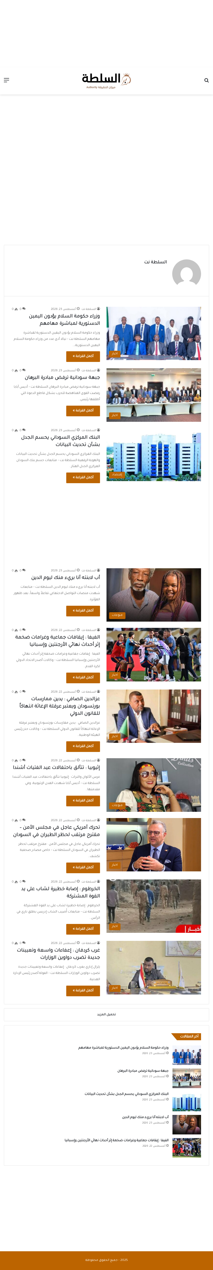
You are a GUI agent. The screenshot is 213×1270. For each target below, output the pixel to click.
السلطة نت (155, 262)
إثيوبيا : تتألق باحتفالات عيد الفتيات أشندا (56, 768)
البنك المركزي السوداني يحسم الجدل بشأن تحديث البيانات (127, 1094)
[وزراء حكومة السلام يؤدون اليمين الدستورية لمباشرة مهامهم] (186, 1055)
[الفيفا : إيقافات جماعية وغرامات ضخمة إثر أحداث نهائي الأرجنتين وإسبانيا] (186, 1148)
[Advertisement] (106, 32)
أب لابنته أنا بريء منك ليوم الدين (65, 578)
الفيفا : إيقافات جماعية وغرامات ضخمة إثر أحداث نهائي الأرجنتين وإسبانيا (117, 1141)
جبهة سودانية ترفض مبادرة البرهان (61, 378)
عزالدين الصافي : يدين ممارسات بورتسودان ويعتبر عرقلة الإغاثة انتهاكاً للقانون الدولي (59, 707)
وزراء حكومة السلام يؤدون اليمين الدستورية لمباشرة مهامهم (123, 1048)
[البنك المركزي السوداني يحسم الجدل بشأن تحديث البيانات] (186, 1101)
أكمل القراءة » (83, 356)
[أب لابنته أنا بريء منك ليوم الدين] (186, 1124)
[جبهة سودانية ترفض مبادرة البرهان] (186, 1078)
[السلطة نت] (106, 81)
